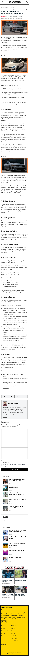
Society (3, 636)
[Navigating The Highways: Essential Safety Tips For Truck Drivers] (8, 574)
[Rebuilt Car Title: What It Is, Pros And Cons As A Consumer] (8, 589)
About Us (13, 628)
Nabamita (10, 490)
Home (2, 7)
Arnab (10, 561)
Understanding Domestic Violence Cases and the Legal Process (17, 479)
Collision (6, 316)
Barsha (10, 483)
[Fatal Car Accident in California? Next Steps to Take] (21, 589)
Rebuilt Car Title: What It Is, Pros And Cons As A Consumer (8, 595)
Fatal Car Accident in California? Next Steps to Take (20, 596)
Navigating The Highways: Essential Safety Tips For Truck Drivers (7, 580)
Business (6, 7)
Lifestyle (3, 633)
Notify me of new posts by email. (11, 466)
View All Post (5, 417)
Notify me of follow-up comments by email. (14, 464)
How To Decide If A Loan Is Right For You (17, 500)
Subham (10, 496)
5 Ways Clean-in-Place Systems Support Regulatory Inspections (16, 493)
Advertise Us (13, 636)
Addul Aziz (10, 534)
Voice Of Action (12, 652)
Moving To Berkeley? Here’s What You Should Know (17, 544)
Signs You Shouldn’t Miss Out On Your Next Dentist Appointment (17, 530)
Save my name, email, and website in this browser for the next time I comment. (15, 461)
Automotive (12, 7)
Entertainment (4, 631)
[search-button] (2, 2)
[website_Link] (4, 520)
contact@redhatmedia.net (13, 618)
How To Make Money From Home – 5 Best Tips (17, 537)
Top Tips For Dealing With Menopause (15, 557)
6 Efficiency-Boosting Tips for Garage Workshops (16, 507)
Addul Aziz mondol (8, 16)
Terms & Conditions (15, 640)
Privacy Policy (14, 638)
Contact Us (13, 631)
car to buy (15, 37)
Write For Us (13, 633)
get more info (19, 49)
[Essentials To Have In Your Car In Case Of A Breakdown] (21, 574)
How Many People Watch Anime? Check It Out (16, 551)
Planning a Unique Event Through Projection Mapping (17, 486)
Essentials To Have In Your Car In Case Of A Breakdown (20, 579)
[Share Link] (4, 396)
